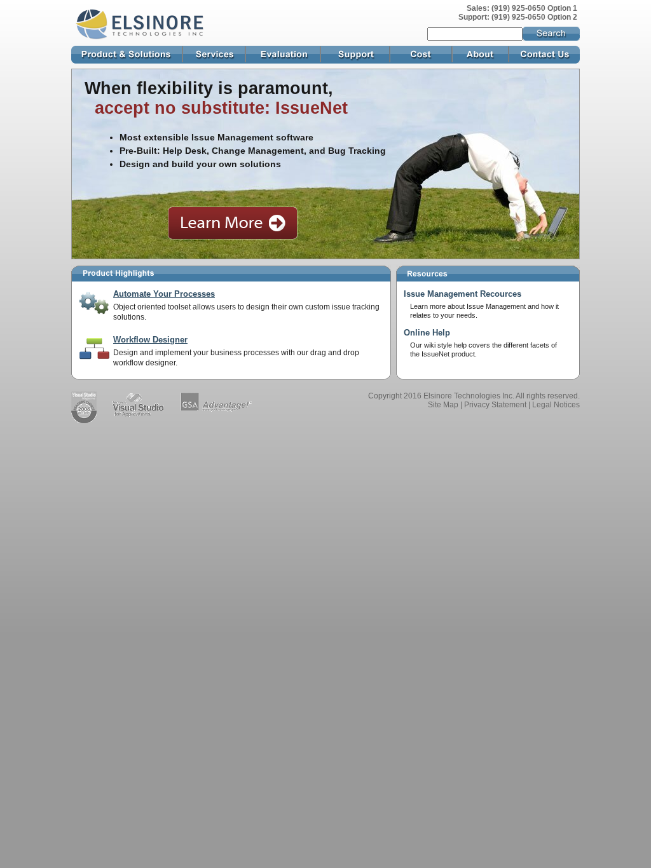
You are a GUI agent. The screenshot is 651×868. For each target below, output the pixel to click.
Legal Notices (556, 404)
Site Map (443, 404)
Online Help (427, 332)
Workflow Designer (150, 339)
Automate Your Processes (164, 294)
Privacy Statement (495, 404)
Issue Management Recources (462, 294)
